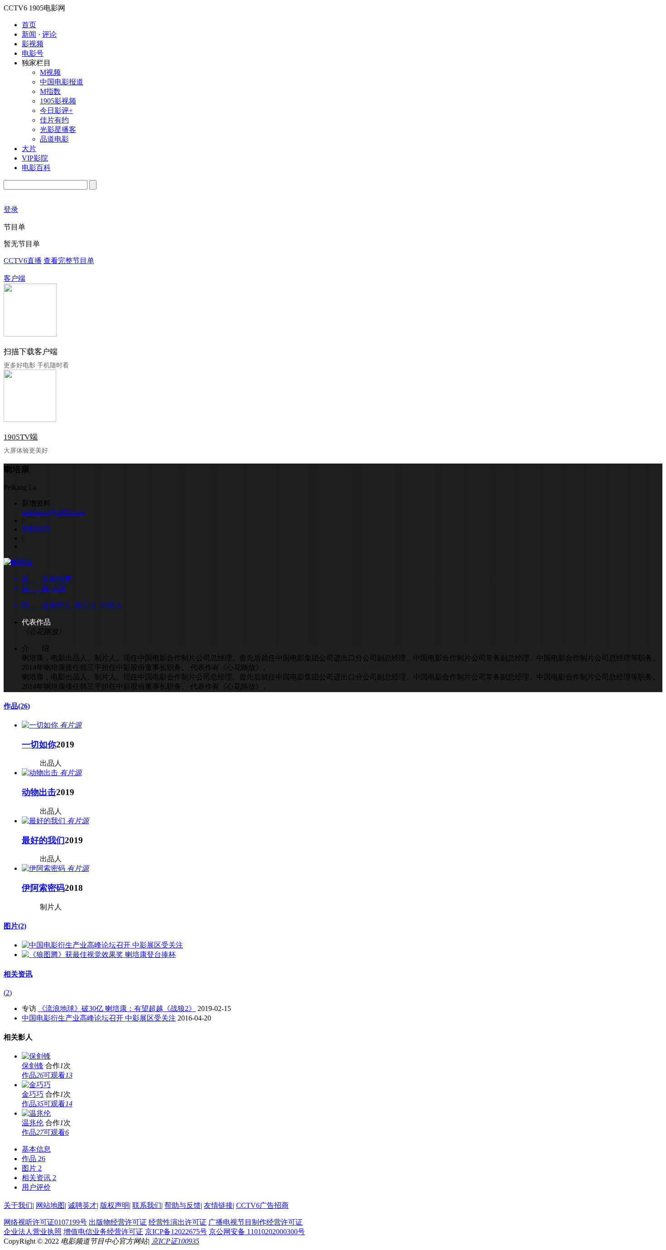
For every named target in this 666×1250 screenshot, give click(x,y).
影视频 (32, 44)
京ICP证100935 (175, 1241)
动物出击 (39, 792)
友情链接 (218, 1205)
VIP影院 (35, 158)
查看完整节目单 (68, 260)
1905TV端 (21, 437)
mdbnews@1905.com (53, 512)
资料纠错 (36, 529)
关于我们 (18, 1205)
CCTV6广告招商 (262, 1205)
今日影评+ (56, 110)
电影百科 (36, 167)
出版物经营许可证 (118, 1222)
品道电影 (54, 139)
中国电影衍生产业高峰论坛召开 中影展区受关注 (99, 1018)
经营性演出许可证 (178, 1222)
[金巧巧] (36, 1085)
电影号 (32, 53)
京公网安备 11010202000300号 (257, 1231)
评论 (49, 34)
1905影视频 (58, 101)
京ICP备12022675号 (176, 1231)
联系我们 (146, 1205)
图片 (15, 926)
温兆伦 (32, 1123)
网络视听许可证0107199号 (45, 1222)
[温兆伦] (36, 1113)
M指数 (50, 91)
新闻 (29, 34)
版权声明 (114, 1205)
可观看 (57, 1075)
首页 (29, 25)
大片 (29, 148)
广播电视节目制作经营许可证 (255, 1222)
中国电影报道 (61, 82)
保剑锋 (32, 1065)
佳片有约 (54, 120)
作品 (17, 706)
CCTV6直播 (23, 260)
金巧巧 (32, 1094)
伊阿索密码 (43, 888)
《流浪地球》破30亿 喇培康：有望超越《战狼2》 (117, 1008)
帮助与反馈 (182, 1205)
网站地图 (50, 1205)
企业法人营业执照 (33, 1231)
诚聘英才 (82, 1205)
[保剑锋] (36, 1056)
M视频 (50, 72)
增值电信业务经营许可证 (103, 1231)
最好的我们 (43, 840)
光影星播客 (58, 129)
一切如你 (39, 744)
